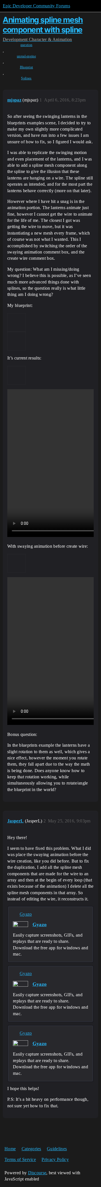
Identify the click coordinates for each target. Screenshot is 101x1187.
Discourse (37, 1172)
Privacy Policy (55, 1159)
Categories (31, 1148)
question (26, 45)
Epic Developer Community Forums (36, 5)
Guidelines (57, 1148)
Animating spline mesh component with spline (43, 24)
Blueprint (26, 67)
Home (10, 1148)
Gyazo (26, 914)
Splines (26, 78)
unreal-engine (26, 56)
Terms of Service (20, 1159)
